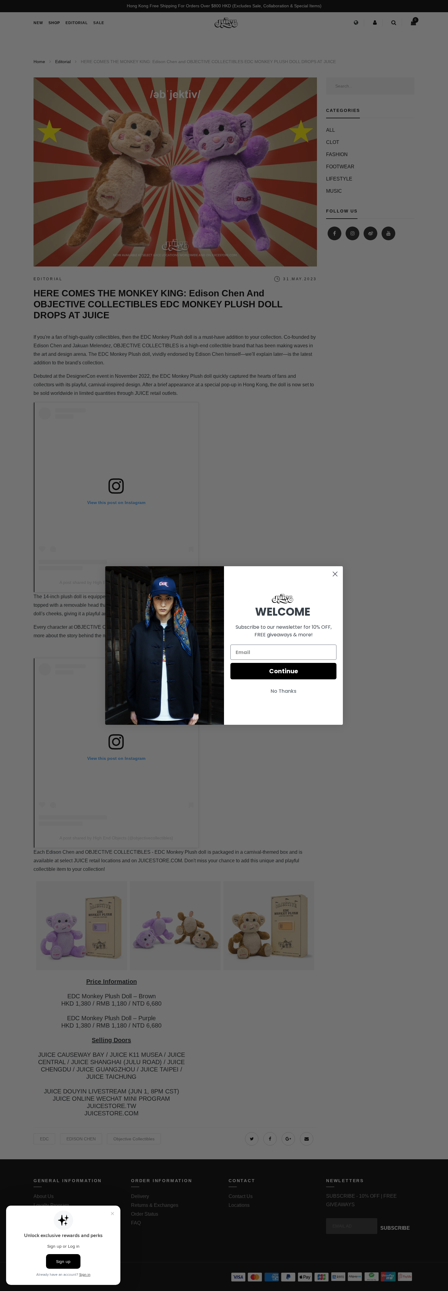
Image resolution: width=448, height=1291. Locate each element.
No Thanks (284, 691)
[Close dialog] (335, 574)
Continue (283, 671)
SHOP (54, 23)
